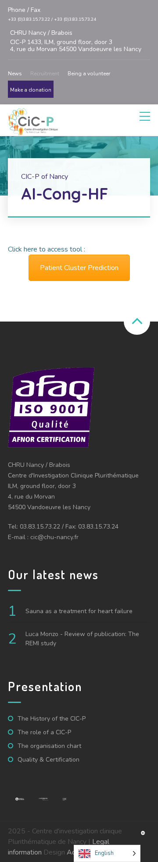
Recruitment (44, 73)
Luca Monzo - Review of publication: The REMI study (82, 638)
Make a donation (30, 89)
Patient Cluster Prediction (79, 268)
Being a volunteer (89, 73)
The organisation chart (49, 746)
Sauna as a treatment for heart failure (79, 611)
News (15, 73)
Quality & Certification (48, 759)
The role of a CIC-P (44, 732)
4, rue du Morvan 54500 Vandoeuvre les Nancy (75, 41)
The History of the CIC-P (52, 718)
